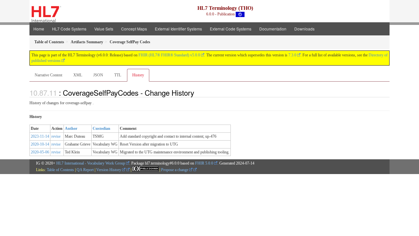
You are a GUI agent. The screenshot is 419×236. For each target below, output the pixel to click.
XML (77, 75)
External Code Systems (230, 28)
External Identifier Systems (178, 28)
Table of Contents (60, 169)
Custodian (101, 128)
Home (38, 28)
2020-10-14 (40, 144)
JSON (98, 75)
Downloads (304, 28)
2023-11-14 (40, 136)
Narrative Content (48, 75)
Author (71, 128)
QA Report (85, 169)
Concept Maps (134, 28)
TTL (117, 75)
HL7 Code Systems (69, 28)
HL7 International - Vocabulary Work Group (90, 163)
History (138, 75)
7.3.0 (292, 55)
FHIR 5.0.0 (204, 163)
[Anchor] (197, 92)
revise (56, 136)
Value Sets (103, 28)
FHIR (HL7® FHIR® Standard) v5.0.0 (169, 55)
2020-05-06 (40, 152)
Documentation (272, 28)
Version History (109, 169)
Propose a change (175, 169)
